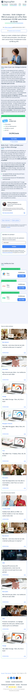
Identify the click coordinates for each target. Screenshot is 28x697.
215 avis (20, 687)
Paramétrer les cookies (14, 690)
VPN (20, 4)
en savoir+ (8, 227)
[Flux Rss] (20, 678)
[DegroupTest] (8, 2)
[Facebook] (14, 678)
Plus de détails (14, 141)
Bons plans (15, 220)
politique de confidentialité (7, 252)
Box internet (5, 4)
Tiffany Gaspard (8, 27)
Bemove (22, 689)
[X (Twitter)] (17, 678)
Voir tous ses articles (7, 212)
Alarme (24, 4)
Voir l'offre (21, 276)
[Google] (8, 678)
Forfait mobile (13, 4)
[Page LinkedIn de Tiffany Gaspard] (24, 213)
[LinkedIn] (11, 678)
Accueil (2, 673)
